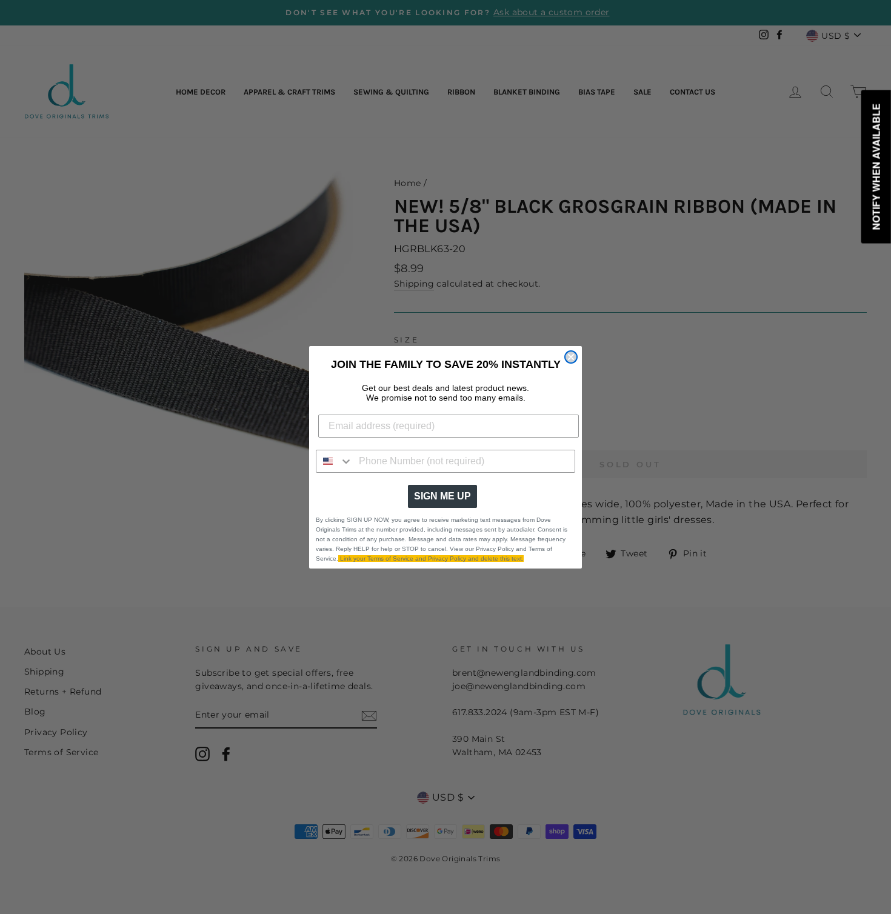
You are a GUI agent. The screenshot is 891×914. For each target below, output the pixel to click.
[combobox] (334, 461)
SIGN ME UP (442, 496)
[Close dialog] (571, 357)
